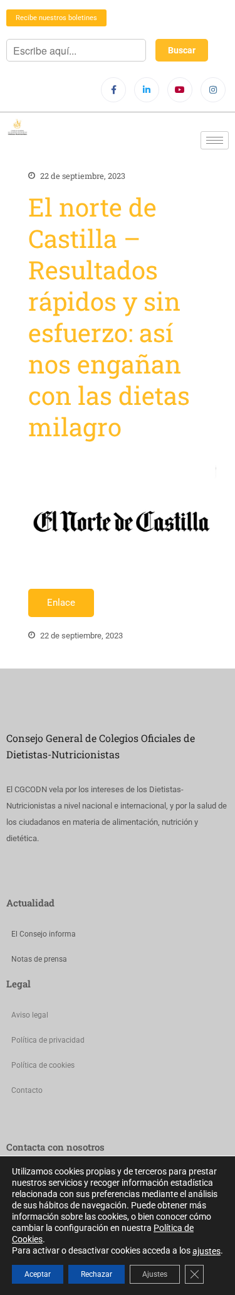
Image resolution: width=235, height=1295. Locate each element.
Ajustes (154, 1274)
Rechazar (96, 1274)
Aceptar (37, 1274)
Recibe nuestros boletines (56, 18)
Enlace (61, 602)
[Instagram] (213, 89)
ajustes (206, 1251)
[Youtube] (179, 89)
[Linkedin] (146, 89)
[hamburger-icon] (215, 140)
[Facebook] (113, 89)
